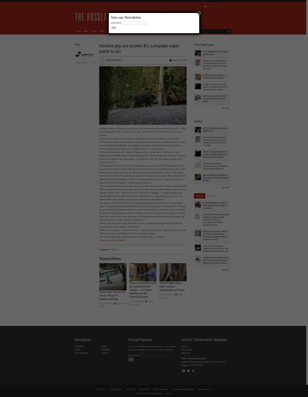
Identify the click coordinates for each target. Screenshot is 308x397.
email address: (116, 23)
